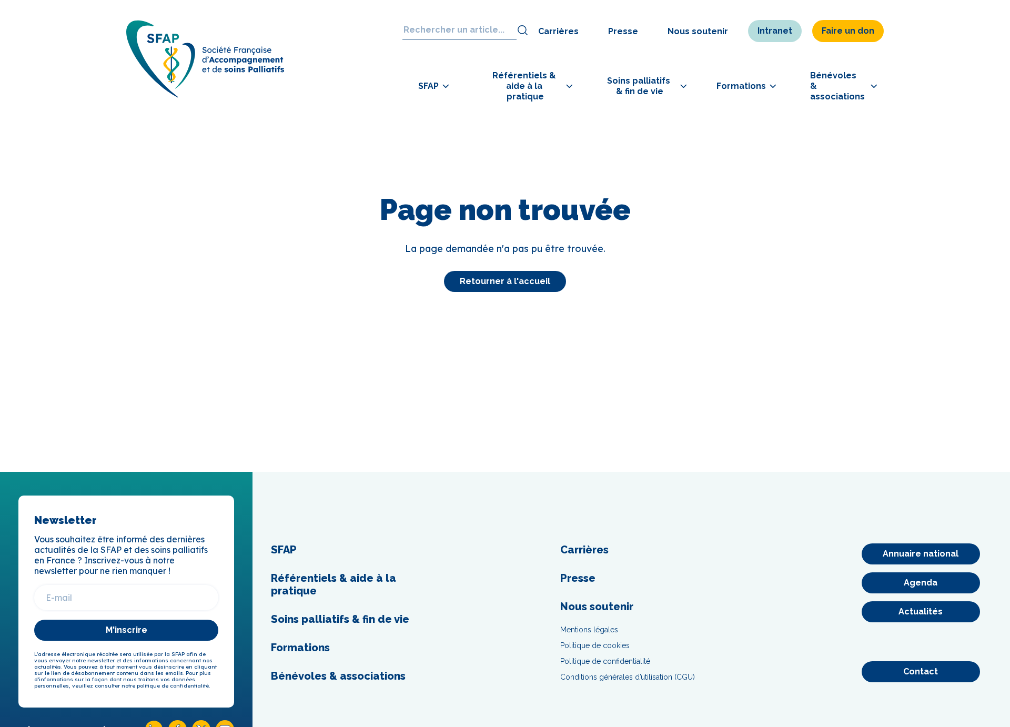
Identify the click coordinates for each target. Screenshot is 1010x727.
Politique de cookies (595, 645)
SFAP (284, 549)
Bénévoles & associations (338, 676)
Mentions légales (589, 629)
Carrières (558, 31)
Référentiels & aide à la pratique (333, 584)
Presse (623, 31)
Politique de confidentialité (605, 661)
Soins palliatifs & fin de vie (340, 619)
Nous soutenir (698, 31)
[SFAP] (205, 94)
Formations (300, 647)
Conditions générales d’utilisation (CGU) (627, 677)
